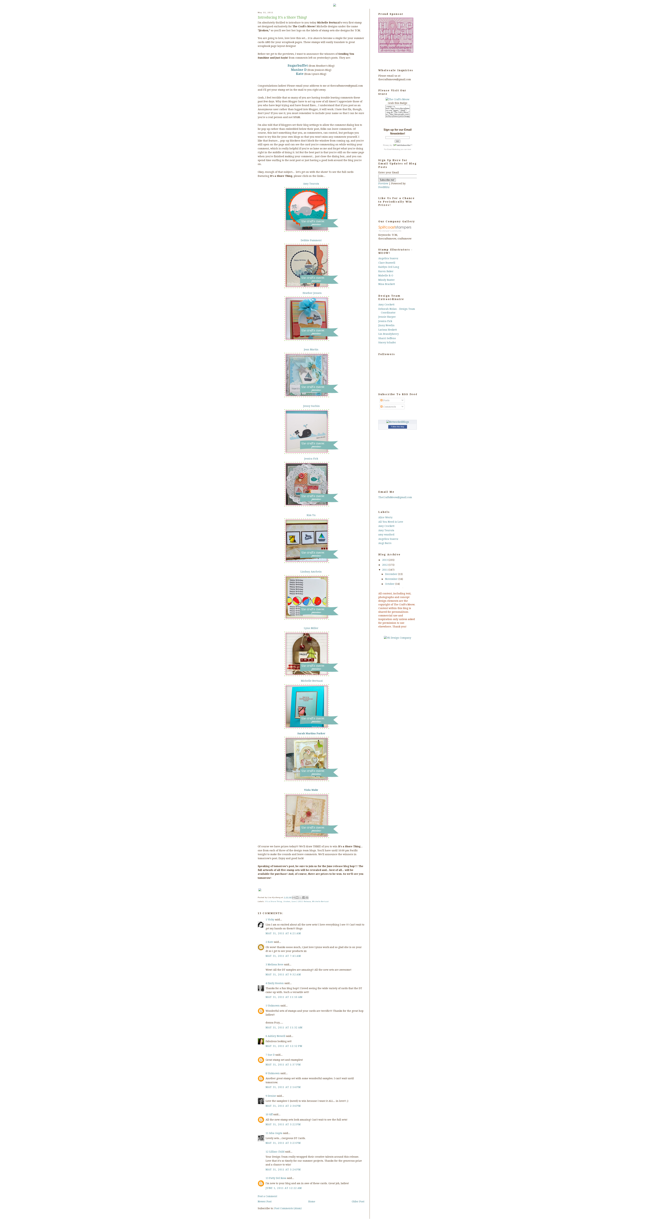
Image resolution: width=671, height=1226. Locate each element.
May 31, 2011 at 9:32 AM (283, 974)
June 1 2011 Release (301, 902)
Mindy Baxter (386, 279)
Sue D (271, 1054)
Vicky (271, 919)
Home (311, 1201)
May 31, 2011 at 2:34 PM (283, 1105)
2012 (385, 564)
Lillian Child (276, 1151)
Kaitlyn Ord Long (388, 267)
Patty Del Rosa (277, 1178)
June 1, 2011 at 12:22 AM (284, 1188)
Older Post (358, 1201)
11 (267, 1133)
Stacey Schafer (387, 342)
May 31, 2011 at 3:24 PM (283, 1169)
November (391, 579)
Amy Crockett (386, 304)
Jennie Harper (387, 316)
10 (267, 1114)
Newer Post (265, 1201)
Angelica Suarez (388, 258)
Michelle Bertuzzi (312, 680)
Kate (270, 942)
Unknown (274, 1005)
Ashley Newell (276, 1036)
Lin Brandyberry (388, 334)
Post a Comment (267, 1196)
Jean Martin (311, 349)
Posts (386, 400)
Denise (272, 1095)
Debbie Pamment (311, 240)
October (390, 583)
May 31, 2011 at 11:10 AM (284, 997)
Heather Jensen (312, 293)
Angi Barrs (384, 543)
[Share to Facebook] (303, 897)
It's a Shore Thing (273, 902)
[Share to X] (300, 897)
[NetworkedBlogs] (397, 422)
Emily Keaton (276, 983)
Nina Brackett (386, 284)
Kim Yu (311, 515)
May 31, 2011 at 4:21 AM (283, 933)
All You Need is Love (390, 521)
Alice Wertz (385, 517)
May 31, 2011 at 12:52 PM (284, 1046)
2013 (385, 560)
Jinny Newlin (386, 325)
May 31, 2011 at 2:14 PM (283, 1087)
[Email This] (293, 897)
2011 (385, 569)
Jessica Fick (311, 458)
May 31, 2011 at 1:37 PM (283, 1064)
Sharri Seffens (387, 338)
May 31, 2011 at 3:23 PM (283, 1143)
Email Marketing (393, 149)
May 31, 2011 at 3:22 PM (283, 1124)
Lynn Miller (311, 628)
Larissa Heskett (387, 329)
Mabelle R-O (385, 275)
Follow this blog (397, 427)
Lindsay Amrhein (311, 571)
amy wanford (386, 534)
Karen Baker (386, 271)
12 (267, 1151)
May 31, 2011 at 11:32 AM (284, 1027)
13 (267, 1178)
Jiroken (286, 902)
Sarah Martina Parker (311, 733)
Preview (383, 183)
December (391, 574)
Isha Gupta (275, 1133)
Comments (389, 406)
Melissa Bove (275, 964)
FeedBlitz (383, 187)
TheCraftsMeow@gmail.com (395, 497)
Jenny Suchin (311, 406)
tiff (271, 1114)
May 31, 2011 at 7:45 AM (283, 956)
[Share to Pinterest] (307, 897)
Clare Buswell (386, 262)
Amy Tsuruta (311, 183)
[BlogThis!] (297, 897)
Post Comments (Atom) (288, 1208)
